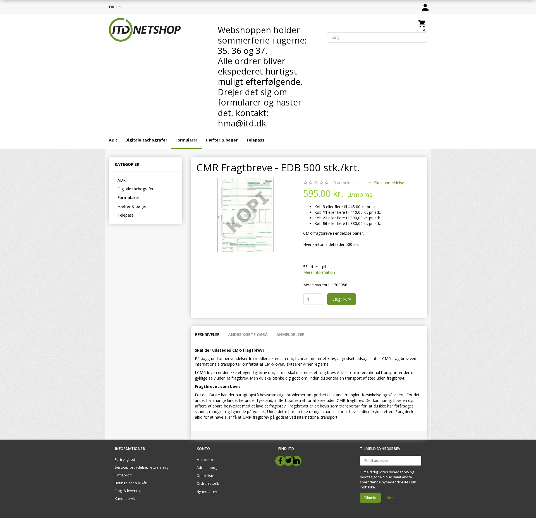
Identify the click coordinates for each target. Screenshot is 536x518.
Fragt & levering (127, 490)
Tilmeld (370, 497)
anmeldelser (346, 182)
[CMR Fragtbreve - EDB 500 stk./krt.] (245, 215)
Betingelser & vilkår (131, 483)
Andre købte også (248, 334)
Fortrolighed (125, 459)
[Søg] (424, 30)
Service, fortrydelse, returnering (141, 467)
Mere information (319, 272)
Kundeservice (126, 498)
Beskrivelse (207, 334)
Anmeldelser (290, 334)
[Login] (425, 7)
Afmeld (392, 497)
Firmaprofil (123, 475)
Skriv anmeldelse (388, 182)
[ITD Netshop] (145, 29)
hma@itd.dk (242, 123)
